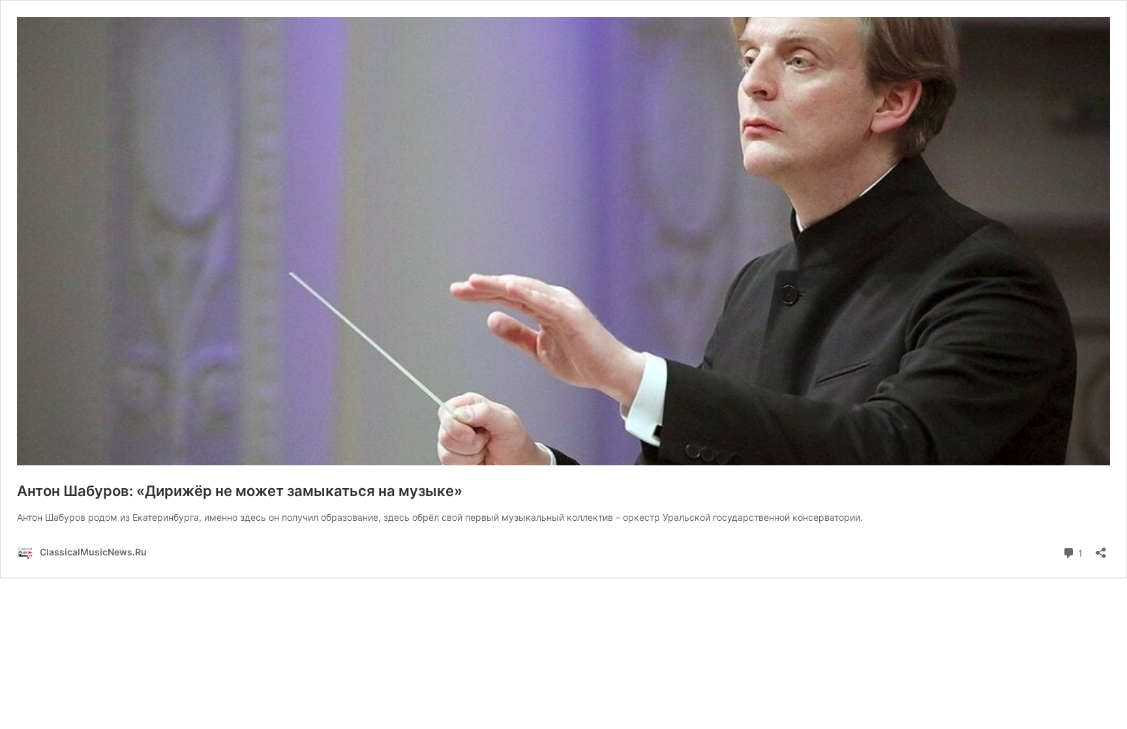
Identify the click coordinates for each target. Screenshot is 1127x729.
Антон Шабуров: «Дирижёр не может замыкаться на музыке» (239, 490)
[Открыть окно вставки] (1101, 548)
